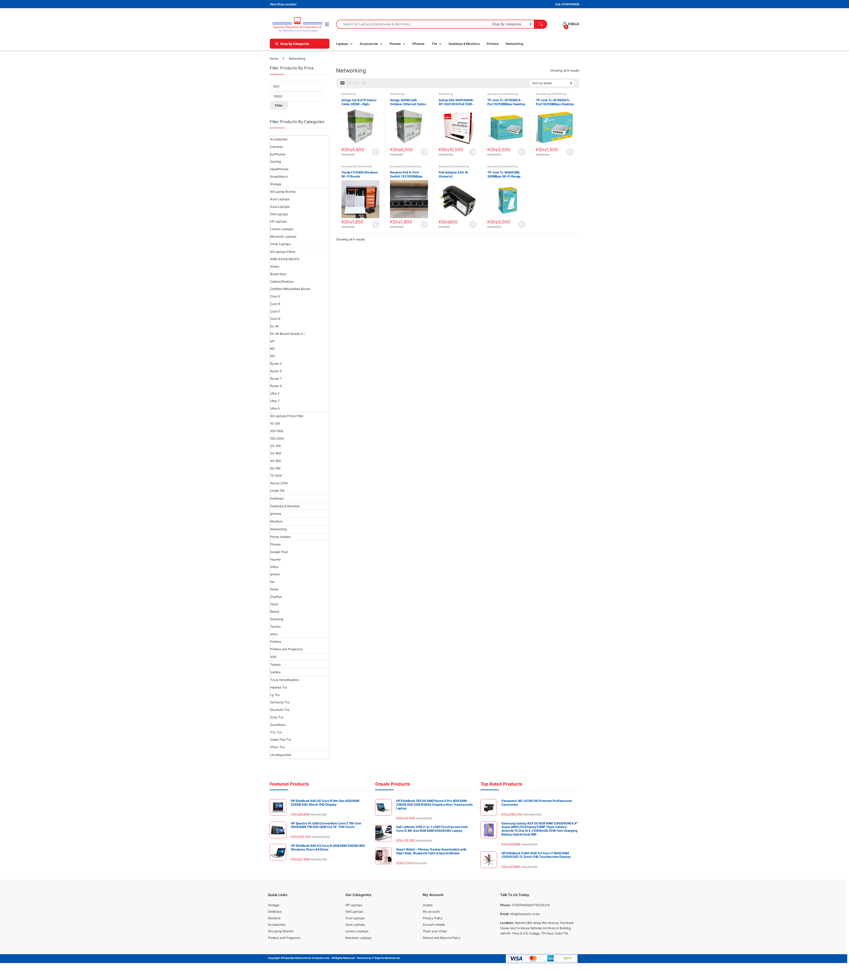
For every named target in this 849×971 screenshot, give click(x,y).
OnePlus (276, 597)
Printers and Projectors (286, 649)
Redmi (274, 611)
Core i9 (275, 318)
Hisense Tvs (278, 687)
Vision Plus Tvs (280, 739)
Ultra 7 (274, 401)
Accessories (369, 44)
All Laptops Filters (282, 252)
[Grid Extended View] (349, 83)
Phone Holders (280, 537)
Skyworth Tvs (279, 710)
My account (431, 911)
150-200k (277, 438)
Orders (427, 905)
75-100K (276, 475)
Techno (275, 626)
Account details (434, 924)
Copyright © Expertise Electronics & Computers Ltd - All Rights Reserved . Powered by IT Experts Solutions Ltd (334, 958)
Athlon (274, 266)
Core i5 (275, 304)
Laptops (342, 44)
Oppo (274, 604)
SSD (273, 657)
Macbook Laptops (283, 236)
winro (274, 634)
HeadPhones (279, 169)
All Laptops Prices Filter (287, 416)
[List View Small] (364, 83)
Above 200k (279, 483)
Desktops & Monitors (464, 44)
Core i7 (275, 311)
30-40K (275, 453)
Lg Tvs (275, 695)
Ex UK (274, 326)
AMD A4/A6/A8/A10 (284, 259)
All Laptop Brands (283, 191)
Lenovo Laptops (281, 229)
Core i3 (275, 296)
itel (272, 582)
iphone (275, 574)
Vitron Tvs (277, 747)
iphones (275, 513)
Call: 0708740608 (567, 4)
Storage (275, 184)
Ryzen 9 (276, 386)
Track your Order (435, 931)
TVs (434, 44)
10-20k (275, 423)
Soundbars (278, 725)
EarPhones (277, 154)
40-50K (275, 461)
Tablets (275, 664)
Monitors (276, 521)
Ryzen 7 (276, 378)
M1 (272, 341)
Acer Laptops (279, 199)
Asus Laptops (280, 206)
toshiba (275, 672)
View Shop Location (283, 4)
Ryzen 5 (276, 371)
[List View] (357, 83)
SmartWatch (279, 176)
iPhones (418, 44)
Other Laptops (280, 244)
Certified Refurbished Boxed (290, 289)
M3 (272, 356)
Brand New (278, 274)
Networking (514, 44)
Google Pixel (279, 552)
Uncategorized (280, 755)
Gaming (275, 161)
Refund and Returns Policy (441, 937)
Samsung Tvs (279, 702)
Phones (395, 44)
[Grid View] (342, 83)
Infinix (274, 567)
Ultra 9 (275, 408)
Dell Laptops (279, 214)
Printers (493, 44)
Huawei (275, 559)
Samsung (276, 619)
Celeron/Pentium (282, 281)
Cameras (276, 147)
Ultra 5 (274, 393)
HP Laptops (278, 221)
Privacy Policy (433, 918)
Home (274, 58)
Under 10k (277, 490)
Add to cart (375, 152)
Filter (279, 105)
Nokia (274, 589)
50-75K (275, 468)
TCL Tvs (276, 732)
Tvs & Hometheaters (284, 680)
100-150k (276, 431)
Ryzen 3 (276, 363)
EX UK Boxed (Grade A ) (287, 334)
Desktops (277, 498)
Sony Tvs (276, 717)
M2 (272, 348)
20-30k (275, 446)
